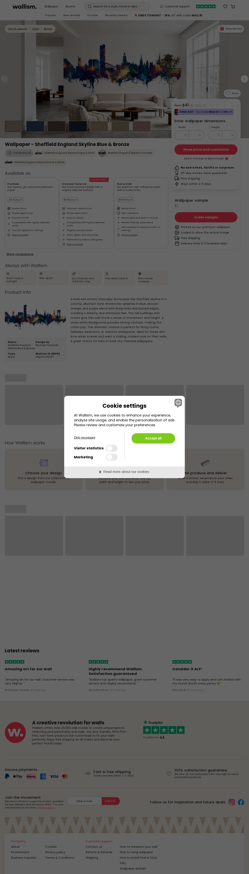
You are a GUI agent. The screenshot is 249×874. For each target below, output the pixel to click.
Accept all (153, 438)
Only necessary (84, 437)
